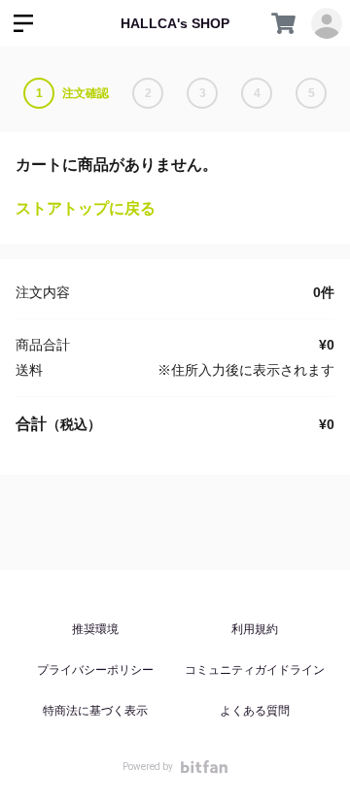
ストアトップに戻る (86, 208)
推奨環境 (95, 629)
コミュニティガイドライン (255, 670)
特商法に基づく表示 (95, 711)
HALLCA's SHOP (175, 23)
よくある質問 (255, 711)
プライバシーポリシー (95, 670)
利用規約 (254, 629)
